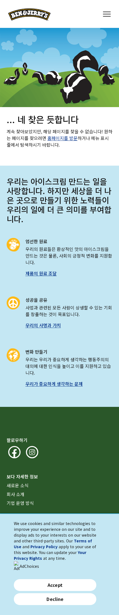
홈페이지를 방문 (62, 138)
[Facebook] (14, 452)
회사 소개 (15, 494)
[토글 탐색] (107, 14)
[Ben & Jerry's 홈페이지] (29, 13)
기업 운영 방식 (20, 503)
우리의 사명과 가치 (43, 325)
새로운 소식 (18, 485)
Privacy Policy (44, 546)
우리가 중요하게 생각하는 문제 (54, 383)
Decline (54, 599)
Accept (55, 585)
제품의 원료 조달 (41, 273)
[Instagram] (32, 452)
